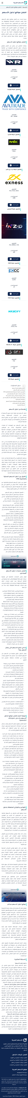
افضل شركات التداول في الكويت (18, 1058)
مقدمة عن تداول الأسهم (19, 390)
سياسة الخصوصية (22, 1072)
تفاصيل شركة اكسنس (13, 209)
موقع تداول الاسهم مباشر (19, 403)
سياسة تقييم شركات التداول (19, 1075)
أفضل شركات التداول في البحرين (18, 1060)
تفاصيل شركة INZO (13, 263)
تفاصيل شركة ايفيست (13, 89)
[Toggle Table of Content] (23, 386)
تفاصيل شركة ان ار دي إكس (13, 169)
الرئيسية (25, 7)
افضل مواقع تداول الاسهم (18, 388)
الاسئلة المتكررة (21, 405)
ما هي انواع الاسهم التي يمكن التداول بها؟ (15, 395)
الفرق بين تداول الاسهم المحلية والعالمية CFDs (14, 392)
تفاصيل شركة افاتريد (14, 134)
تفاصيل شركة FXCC (13, 298)
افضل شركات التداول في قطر (19, 1062)
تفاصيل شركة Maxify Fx (13, 345)
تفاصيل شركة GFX (13, 379)
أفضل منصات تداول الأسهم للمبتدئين (16, 394)
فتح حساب (15, 85)
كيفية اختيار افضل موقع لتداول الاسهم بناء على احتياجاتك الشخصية (14, 398)
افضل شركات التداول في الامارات (18, 1065)
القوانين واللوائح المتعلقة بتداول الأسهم (15, 401)
